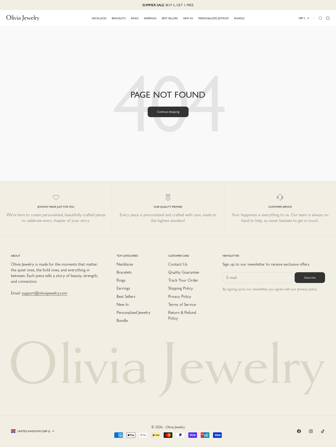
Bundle (122, 320)
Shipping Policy (180, 288)
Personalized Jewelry (133, 312)
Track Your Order (183, 280)
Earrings (123, 288)
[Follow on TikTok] (322, 431)
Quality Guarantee (183, 272)
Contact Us (177, 264)
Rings (121, 280)
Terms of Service (182, 304)
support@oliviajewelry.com (44, 293)
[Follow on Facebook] (299, 431)
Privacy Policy (179, 296)
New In (123, 304)
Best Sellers (126, 296)
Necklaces (125, 264)
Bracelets (124, 272)
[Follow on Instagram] (311, 431)
